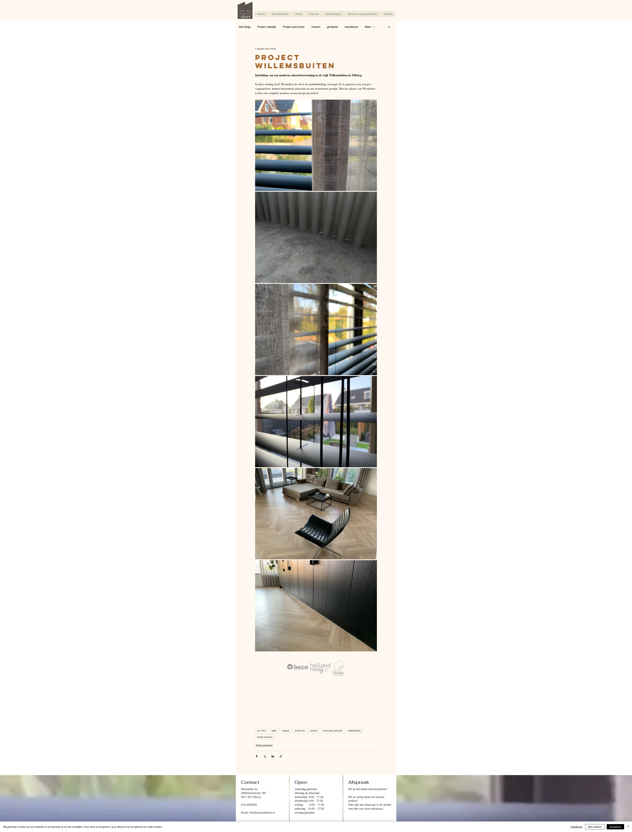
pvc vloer (261, 730)
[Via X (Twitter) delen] (264, 756)
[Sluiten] (628, 826)
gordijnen (332, 26)
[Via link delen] (280, 756)
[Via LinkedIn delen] (272, 756)
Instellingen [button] (576, 826)
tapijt (274, 730)
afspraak (371, 804)
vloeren (315, 26)
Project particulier (294, 26)
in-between (300, 730)
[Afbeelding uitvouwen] (316, 145)
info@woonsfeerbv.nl (262, 812)
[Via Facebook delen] (256, 756)
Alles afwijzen (595, 826)
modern (313, 730)
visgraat (285, 730)
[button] (389, 27)
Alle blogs (245, 26)
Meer (368, 26)
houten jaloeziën (264, 736)
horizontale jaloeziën (332, 730)
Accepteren (615, 826)
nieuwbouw (351, 26)
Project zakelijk (266, 26)
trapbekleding (354, 730)
